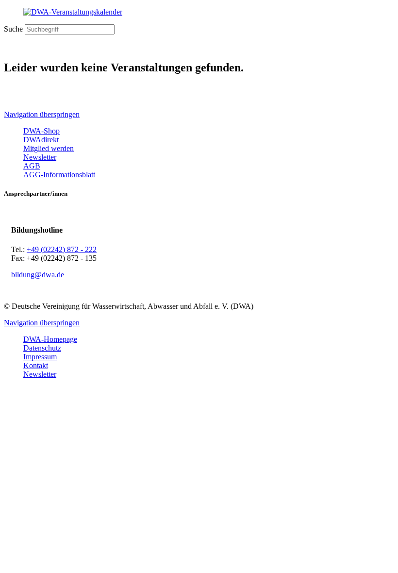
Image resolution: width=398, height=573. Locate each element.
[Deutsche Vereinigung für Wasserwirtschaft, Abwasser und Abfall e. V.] (199, 12)
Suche (13, 29)
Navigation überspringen (42, 114)
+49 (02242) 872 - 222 (62, 249)
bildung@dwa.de (37, 274)
